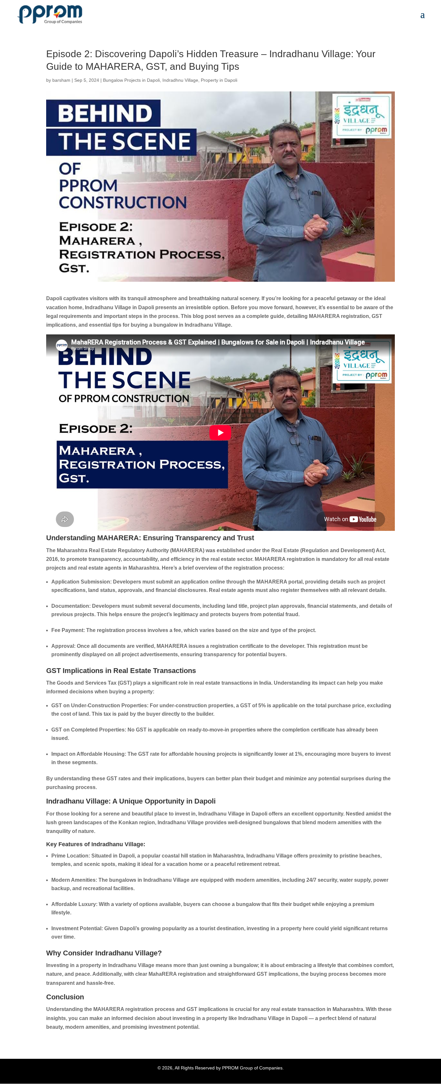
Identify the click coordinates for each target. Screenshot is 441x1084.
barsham (61, 80)
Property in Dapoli (219, 80)
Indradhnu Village (180, 80)
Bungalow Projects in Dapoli (131, 80)
